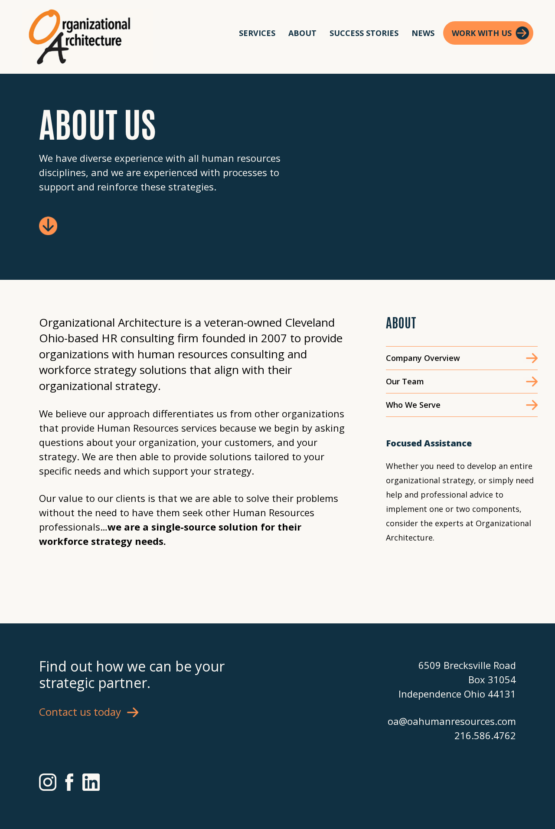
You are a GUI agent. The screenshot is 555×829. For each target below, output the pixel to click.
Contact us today (80, 711)
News (422, 33)
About (302, 33)
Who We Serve (413, 405)
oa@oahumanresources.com (452, 720)
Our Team (405, 381)
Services (257, 33)
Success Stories (364, 33)
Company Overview (423, 358)
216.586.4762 (485, 735)
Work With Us (482, 33)
